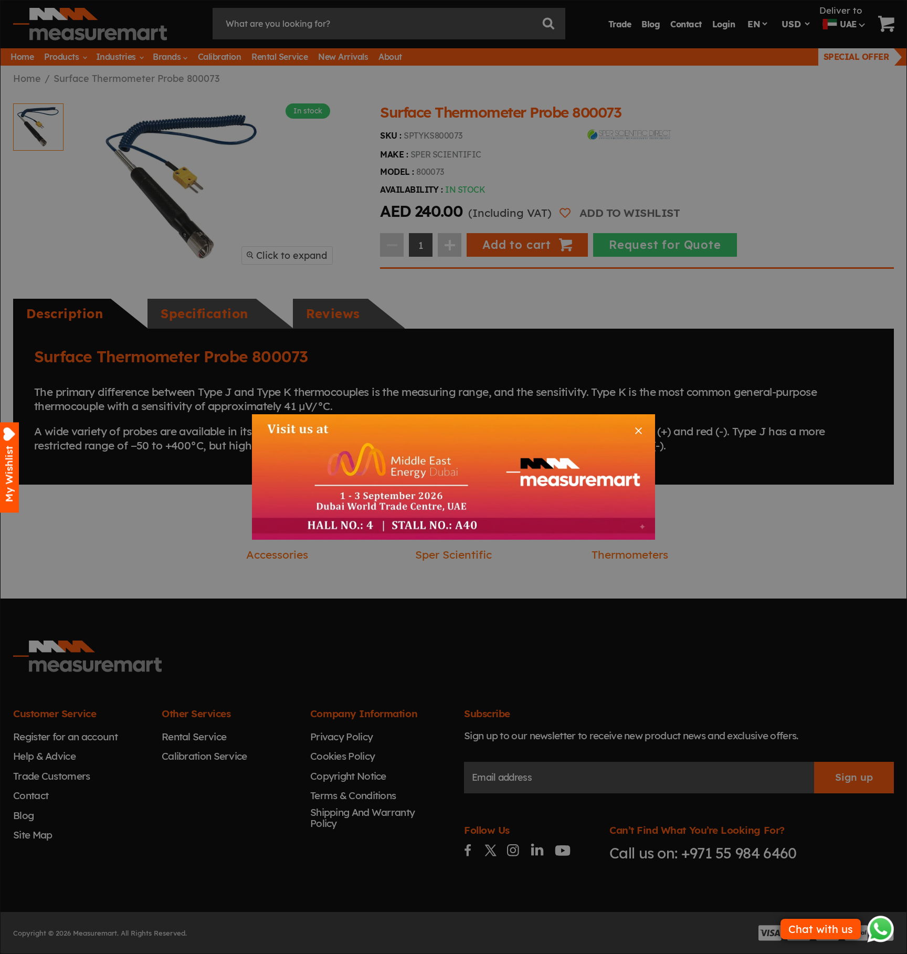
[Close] (638, 431)
